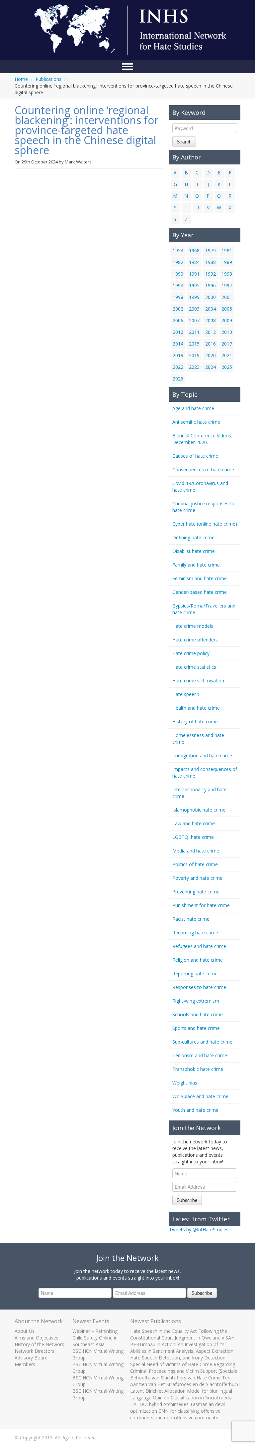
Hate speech (185, 694)
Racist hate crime (191, 919)
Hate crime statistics (194, 667)
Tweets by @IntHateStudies (198, 1229)
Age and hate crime (193, 408)
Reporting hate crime (194, 973)
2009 (226, 320)
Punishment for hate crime (201, 905)
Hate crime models (192, 626)
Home (21, 79)
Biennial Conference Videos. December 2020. (202, 438)
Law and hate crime (193, 823)
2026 (178, 378)
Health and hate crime (196, 708)
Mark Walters (78, 162)
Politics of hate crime (195, 864)
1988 (210, 262)
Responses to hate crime (199, 987)
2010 (178, 332)
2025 (226, 367)
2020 (210, 355)
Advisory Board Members (31, 1360)
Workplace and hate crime (200, 1096)
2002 (178, 309)
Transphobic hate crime (197, 1069)
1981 (226, 250)
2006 (178, 320)
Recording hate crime (195, 932)
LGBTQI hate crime (193, 837)
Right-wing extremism (195, 1001)
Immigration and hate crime (202, 755)
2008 (210, 320)
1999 (194, 297)
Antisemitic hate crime (196, 422)
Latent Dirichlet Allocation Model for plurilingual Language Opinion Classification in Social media (181, 1394)
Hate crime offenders (195, 639)
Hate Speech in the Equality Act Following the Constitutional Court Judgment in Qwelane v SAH (182, 1334)
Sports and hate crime (196, 1028)
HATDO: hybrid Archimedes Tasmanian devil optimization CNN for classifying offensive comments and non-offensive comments (177, 1411)
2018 (178, 355)
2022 (178, 367)
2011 (194, 332)
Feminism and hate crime (199, 578)
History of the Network (39, 1344)
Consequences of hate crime (203, 469)
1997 (226, 285)
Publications (48, 79)
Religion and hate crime (197, 960)
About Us (25, 1331)
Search (184, 141)
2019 (194, 355)
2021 (226, 355)
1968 (194, 250)
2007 (194, 320)
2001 (226, 297)
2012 (210, 332)
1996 (210, 285)
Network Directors (34, 1351)
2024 (210, 367)
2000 (210, 297)
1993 (226, 274)
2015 (194, 344)
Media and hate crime (195, 850)
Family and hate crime (196, 565)
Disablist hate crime (193, 551)
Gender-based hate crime (199, 592)
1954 (178, 250)
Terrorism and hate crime (199, 1055)
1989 (226, 262)
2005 (226, 309)
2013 (226, 332)
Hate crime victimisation (198, 680)
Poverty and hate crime (197, 878)
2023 (194, 367)
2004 (210, 309)
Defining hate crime (193, 537)
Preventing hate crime (195, 891)
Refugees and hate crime (199, 946)
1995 (194, 285)
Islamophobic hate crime (198, 810)
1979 (210, 250)
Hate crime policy (191, 653)
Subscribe (187, 1200)
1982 (178, 262)
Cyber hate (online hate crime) (204, 524)
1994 (178, 285)
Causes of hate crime (195, 456)
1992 (210, 274)
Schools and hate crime (197, 1014)
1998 (178, 297)
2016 (210, 344)
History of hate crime (195, 721)
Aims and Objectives (36, 1337)
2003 (194, 309)
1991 (194, 274)
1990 (178, 274)
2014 (178, 344)
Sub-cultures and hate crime (202, 1042)
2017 (226, 344)
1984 (194, 262)
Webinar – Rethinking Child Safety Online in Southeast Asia (95, 1337)
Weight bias (184, 1083)
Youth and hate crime (195, 1110)
